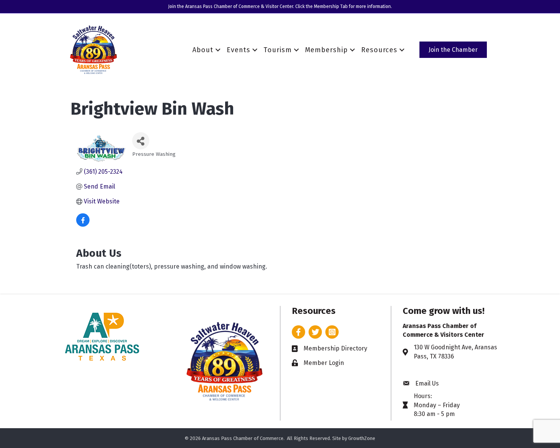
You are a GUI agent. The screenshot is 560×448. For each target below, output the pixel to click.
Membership (326, 50)
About (202, 50)
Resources (379, 50)
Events (238, 50)
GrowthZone (361, 438)
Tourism (278, 50)
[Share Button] (140, 140)
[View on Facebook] (83, 224)
